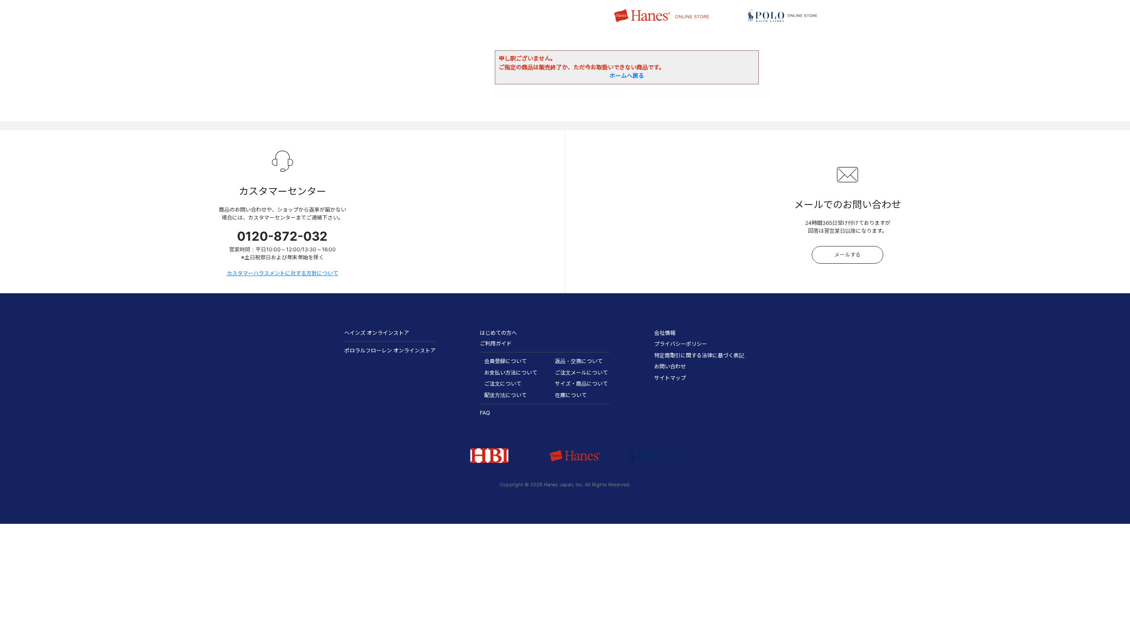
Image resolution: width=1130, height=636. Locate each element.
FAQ (485, 412)
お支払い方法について (510, 372)
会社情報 (664, 332)
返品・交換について (579, 361)
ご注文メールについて (581, 372)
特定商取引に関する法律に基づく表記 (699, 355)
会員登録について (505, 361)
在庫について (571, 395)
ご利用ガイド (496, 343)
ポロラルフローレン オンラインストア (390, 350)
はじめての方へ (498, 332)
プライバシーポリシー (680, 344)
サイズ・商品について (581, 383)
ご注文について (502, 383)
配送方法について (505, 395)
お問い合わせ (670, 366)
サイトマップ (670, 378)
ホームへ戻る (627, 75)
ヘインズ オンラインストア (376, 332)
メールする (847, 254)
